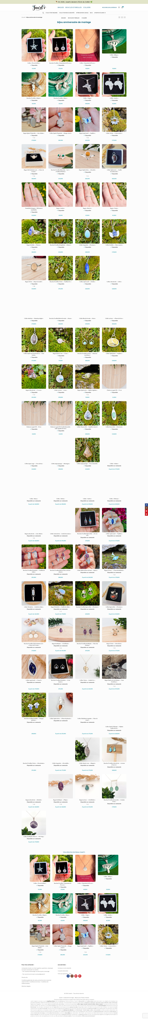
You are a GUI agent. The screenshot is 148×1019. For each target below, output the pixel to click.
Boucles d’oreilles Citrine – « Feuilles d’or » (60, 281)
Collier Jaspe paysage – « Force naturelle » (87, 463)
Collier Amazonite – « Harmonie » (114, 427)
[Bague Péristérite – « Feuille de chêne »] (60, 593)
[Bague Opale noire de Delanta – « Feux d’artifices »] (114, 666)
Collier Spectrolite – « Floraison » (114, 607)
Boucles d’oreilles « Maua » (61, 98)
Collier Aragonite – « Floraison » (87, 245)
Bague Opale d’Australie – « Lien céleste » (33, 133)
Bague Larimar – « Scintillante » (87, 800)
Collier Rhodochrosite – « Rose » (87, 318)
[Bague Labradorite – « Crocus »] (34, 376)
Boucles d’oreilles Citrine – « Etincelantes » (34, 763)
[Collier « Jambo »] (114, 84)
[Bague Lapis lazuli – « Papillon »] (87, 119)
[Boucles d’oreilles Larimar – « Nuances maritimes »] (87, 340)
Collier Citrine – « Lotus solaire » (114, 133)
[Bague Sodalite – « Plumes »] (34, 231)
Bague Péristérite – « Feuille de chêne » (60, 607)
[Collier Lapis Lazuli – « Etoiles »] (87, 268)
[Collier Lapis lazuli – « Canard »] (34, 666)
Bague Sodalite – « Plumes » (34, 245)
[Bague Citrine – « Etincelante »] (114, 630)
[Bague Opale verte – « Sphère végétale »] (87, 376)
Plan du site (25, 977)
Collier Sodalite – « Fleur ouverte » (114, 245)
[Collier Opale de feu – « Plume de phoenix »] (60, 705)
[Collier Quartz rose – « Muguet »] (87, 749)
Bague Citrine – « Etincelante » (114, 643)
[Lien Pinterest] (79, 976)
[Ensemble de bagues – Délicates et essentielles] (34, 194)
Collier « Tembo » (87, 498)
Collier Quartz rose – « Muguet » (87, 763)
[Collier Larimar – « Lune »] (60, 376)
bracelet (85, 1004)
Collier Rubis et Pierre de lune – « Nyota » (87, 570)
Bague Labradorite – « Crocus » (34, 390)
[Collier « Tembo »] (87, 485)
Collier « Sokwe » (114, 463)
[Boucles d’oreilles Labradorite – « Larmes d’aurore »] (114, 749)
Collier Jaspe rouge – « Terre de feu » (34, 463)
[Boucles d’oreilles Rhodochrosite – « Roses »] (60, 305)
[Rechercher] (43, 12)
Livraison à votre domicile (64, 968)
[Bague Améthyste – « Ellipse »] (60, 786)
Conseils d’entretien (63, 971)
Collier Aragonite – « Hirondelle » (60, 763)
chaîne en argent (99, 1004)
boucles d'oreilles (91, 1004)
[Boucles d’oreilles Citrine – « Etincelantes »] (34, 749)
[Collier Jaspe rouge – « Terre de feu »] (34, 450)
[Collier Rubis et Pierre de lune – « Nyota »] (87, 557)
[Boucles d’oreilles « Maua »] (60, 84)
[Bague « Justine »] (60, 194)
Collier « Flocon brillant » (33, 63)
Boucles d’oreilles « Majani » (34, 98)
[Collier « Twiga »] (87, 84)
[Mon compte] (119, 7)
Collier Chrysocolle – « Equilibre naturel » (87, 427)
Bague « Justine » (60, 208)
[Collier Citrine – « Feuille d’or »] (87, 666)
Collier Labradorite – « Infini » (114, 281)
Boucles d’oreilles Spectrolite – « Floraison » (87, 607)
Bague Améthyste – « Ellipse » (60, 800)
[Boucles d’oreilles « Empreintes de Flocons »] (60, 45)
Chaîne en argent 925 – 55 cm (114, 390)
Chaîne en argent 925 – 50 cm (33, 427)
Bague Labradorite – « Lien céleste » (34, 533)
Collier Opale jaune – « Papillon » (114, 353)
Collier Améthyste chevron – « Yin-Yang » (33, 836)
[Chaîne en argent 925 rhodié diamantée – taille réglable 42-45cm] (60, 413)
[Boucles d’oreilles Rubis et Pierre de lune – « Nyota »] (60, 557)
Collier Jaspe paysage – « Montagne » (60, 463)
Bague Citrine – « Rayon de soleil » (33, 281)
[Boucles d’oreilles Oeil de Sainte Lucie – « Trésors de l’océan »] (34, 630)
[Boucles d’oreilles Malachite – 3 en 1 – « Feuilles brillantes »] (60, 156)
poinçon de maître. (74, 1007)
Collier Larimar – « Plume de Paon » (114, 318)
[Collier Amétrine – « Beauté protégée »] (34, 305)
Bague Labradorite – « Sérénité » (34, 800)
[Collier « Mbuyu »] (114, 41)
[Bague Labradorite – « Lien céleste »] (34, 520)
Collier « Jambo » (114, 98)
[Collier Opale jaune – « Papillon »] (114, 340)
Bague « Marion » (87, 208)
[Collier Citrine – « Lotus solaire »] (114, 119)
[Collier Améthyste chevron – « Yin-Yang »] (34, 823)
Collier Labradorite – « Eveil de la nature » (60, 533)
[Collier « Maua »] (34, 485)
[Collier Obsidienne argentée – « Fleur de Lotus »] (87, 705)
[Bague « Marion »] (87, 194)
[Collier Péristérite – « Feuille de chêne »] (34, 593)
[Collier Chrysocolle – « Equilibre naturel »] (87, 413)
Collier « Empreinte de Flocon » (87, 63)
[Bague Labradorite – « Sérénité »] (34, 786)
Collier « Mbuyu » (114, 55)
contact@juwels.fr (40, 974)
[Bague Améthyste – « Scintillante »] (60, 630)
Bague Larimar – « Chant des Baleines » (114, 570)
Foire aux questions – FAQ (64, 973)
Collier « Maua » (34, 498)
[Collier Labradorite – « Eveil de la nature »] (60, 520)
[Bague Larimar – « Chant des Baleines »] (114, 557)
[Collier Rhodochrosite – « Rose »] (87, 305)
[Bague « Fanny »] (114, 194)
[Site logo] (39, 7)
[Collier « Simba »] (60, 485)
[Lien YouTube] (75, 976)
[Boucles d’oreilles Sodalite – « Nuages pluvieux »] (34, 705)
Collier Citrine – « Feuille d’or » (87, 680)
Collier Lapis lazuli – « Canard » (34, 680)
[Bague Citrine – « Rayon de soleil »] (34, 268)
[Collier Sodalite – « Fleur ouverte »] (114, 231)
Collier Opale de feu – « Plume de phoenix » (60, 718)
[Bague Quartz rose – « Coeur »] (60, 340)
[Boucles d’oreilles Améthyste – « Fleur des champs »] (87, 630)
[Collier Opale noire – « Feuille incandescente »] (114, 156)
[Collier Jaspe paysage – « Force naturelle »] (87, 450)
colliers (78, 1004)
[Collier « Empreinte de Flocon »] (87, 45)
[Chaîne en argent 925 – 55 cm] (114, 376)
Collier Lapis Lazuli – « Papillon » (114, 533)
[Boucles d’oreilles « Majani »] (34, 84)
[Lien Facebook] (68, 976)
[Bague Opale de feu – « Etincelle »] (87, 156)
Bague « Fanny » (114, 208)
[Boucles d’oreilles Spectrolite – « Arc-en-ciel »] (87, 520)
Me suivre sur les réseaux (109, 7)
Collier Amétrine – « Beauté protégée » (33, 318)
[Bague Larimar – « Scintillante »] (87, 786)
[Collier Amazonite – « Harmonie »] (114, 413)
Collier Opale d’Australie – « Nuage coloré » (60, 133)
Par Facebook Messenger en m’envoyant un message (35, 971)
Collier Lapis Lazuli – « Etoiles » (87, 281)
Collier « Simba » (60, 498)
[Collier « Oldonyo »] (114, 485)
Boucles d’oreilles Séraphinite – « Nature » (60, 245)
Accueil (23, 17)
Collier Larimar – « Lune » (60, 390)
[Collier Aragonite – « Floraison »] (87, 231)
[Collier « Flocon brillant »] (34, 45)
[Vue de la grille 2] (119, 17)
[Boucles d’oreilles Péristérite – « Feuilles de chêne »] (34, 557)
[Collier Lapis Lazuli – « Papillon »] (114, 520)
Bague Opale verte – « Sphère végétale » (87, 390)
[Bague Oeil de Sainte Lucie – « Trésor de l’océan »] (34, 156)
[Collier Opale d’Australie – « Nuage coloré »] (60, 119)
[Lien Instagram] (72, 976)
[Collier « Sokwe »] (114, 450)
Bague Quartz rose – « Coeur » (60, 353)
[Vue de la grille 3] (122, 17)
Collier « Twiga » (87, 98)
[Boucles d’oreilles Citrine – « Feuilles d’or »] (60, 268)
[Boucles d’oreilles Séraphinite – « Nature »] (60, 231)
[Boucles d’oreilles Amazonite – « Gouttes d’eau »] (114, 786)
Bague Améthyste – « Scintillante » (60, 643)
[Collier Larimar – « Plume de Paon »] (114, 305)
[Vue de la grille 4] (125, 17)
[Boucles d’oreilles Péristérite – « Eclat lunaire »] (60, 666)
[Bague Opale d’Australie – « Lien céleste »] (34, 119)
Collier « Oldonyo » (114, 498)
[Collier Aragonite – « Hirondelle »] (60, 749)
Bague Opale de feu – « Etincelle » (87, 170)
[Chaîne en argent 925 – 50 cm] (34, 413)
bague (82, 1004)
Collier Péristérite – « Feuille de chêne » (34, 607)
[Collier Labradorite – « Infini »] (114, 268)
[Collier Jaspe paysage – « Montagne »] (60, 450)
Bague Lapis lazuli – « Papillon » (87, 133)
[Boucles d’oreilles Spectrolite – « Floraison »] (87, 593)
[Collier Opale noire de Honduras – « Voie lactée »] (34, 340)
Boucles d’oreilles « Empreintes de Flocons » (60, 63)
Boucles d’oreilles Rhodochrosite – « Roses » (60, 318)
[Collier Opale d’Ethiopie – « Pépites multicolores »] (114, 709)
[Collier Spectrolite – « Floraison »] (114, 593)
